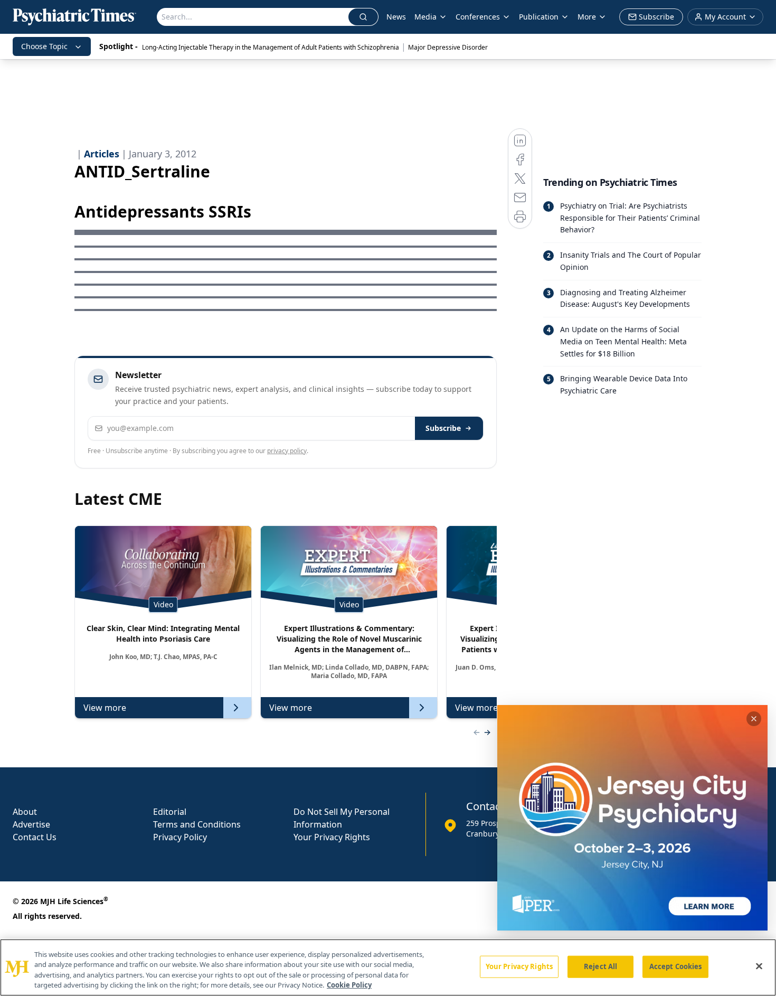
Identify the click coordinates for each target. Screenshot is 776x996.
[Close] (759, 966)
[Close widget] (753, 718)
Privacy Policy (180, 837)
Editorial (169, 812)
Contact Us (34, 837)
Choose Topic (44, 46)
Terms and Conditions (197, 824)
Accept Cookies (675, 966)
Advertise (31, 824)
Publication (539, 17)
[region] (388, 967)
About (25, 812)
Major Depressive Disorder (448, 47)
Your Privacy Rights (332, 837)
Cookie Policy (349, 985)
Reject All (600, 966)
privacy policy (287, 450)
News (396, 17)
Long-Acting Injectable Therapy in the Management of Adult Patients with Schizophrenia (270, 47)
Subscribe (443, 428)
